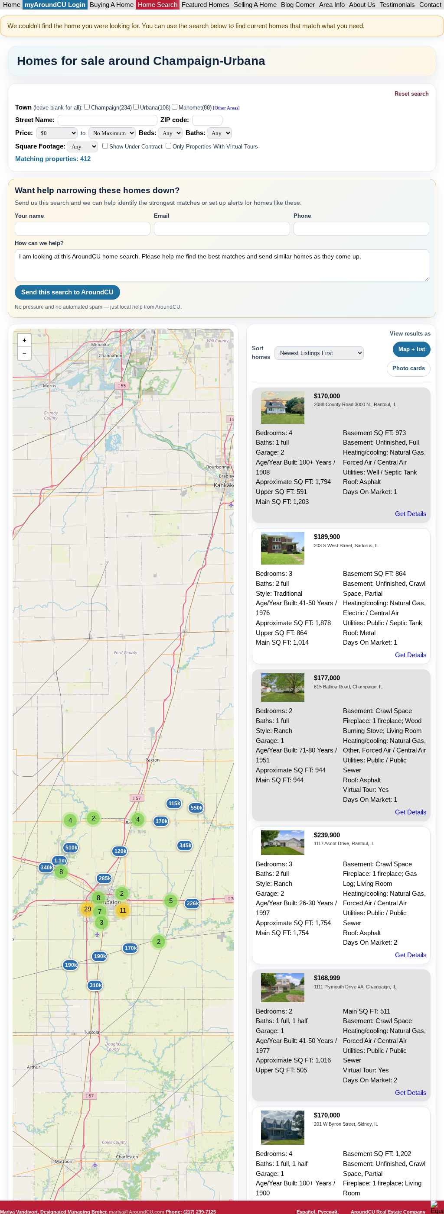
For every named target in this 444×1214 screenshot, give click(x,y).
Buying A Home (112, 4)
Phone (302, 216)
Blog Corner (298, 4)
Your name (29, 216)
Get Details (411, 513)
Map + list (411, 349)
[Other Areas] (226, 108)
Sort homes (261, 352)
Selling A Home (255, 4)
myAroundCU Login (55, 4)
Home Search (157, 4)
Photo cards (408, 368)
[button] (155, 818)
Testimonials (397, 4)
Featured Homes (205, 4)
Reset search (412, 93)
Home (11, 4)
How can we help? (39, 243)
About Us (362, 4)
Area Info (332, 4)
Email (162, 216)
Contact (430, 4)
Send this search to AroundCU (67, 292)
